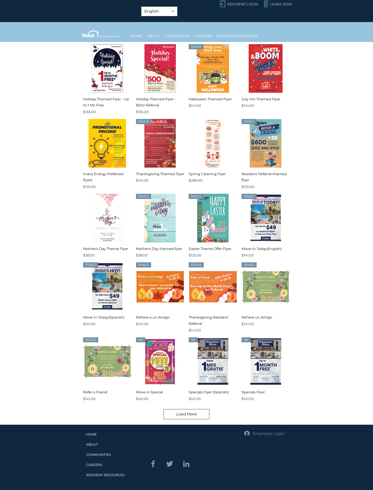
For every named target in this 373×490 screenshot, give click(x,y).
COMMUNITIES (98, 455)
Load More (186, 414)
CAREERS (94, 465)
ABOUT (92, 444)
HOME (91, 434)
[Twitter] (169, 463)
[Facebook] (153, 463)
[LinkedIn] (186, 463)
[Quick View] (107, 68)
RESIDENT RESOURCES (105, 475)
